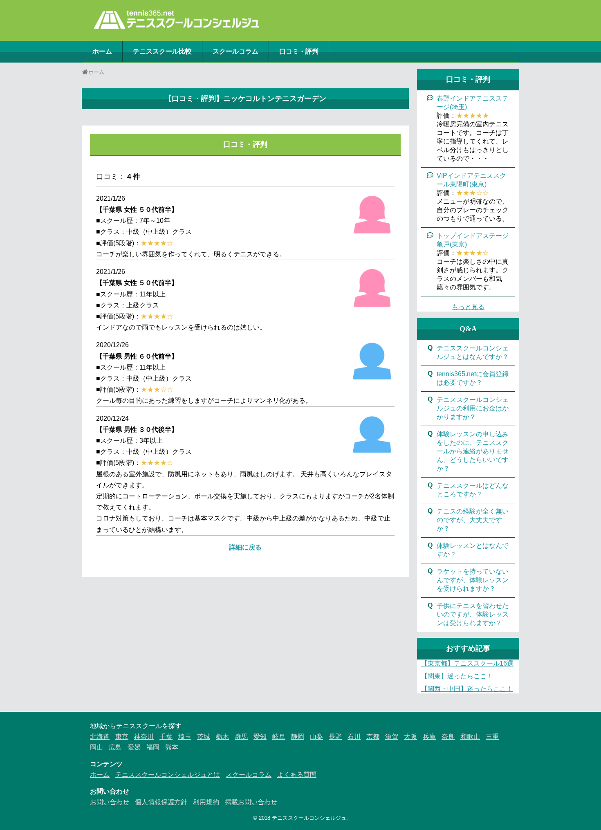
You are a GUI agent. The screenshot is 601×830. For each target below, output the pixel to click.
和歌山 (470, 736)
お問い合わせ (109, 802)
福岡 (152, 747)
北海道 (100, 736)
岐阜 (278, 736)
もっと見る (468, 306)
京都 (372, 736)
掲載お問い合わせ (251, 802)
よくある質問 (296, 774)
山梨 (316, 736)
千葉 (166, 736)
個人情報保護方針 (161, 802)
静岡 (297, 736)
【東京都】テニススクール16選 (467, 663)
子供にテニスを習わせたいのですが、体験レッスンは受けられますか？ (473, 614)
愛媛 (134, 747)
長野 (335, 736)
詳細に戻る (245, 547)
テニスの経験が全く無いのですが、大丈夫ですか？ (473, 520)
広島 (115, 747)
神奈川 (144, 736)
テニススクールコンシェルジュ (309, 818)
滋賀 (391, 736)
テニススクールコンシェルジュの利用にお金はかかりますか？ (473, 408)
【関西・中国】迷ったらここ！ (467, 688)
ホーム (102, 51)
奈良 (448, 736)
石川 (354, 736)
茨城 (203, 736)
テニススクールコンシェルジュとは (167, 774)
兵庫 (429, 736)
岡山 (96, 747)
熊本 (171, 747)
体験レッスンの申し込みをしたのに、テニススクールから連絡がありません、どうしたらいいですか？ (473, 451)
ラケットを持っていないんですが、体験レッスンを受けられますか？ (473, 580)
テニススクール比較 (162, 51)
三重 (492, 736)
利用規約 (206, 802)
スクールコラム (235, 51)
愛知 (260, 736)
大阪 (410, 736)
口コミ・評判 (298, 51)
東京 (121, 736)
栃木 (222, 736)
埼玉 (184, 736)
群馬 (241, 736)
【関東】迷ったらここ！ (457, 676)
